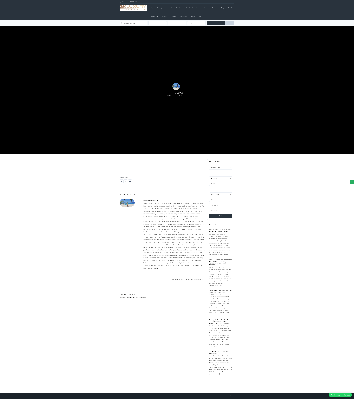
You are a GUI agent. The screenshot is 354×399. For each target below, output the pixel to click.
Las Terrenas (154, 16)
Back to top (230, 396)
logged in (131, 297)
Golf (200, 16)
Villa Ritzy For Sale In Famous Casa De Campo (186, 279)
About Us (169, 8)
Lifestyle (164, 16)
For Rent (214, 8)
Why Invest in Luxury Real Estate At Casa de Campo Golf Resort (220, 230)
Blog (222, 8)
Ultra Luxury (183, 16)
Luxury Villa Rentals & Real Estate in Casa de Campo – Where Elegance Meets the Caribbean (220, 321)
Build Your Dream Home (193, 8)
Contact (206, 8)
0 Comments (184, 95)
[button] (340, 395)
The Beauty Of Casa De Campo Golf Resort (219, 352)
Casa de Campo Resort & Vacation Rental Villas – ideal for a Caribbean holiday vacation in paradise (220, 262)
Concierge (179, 8)
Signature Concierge (157, 8)
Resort (230, 8)
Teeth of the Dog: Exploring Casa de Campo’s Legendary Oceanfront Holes (220, 292)
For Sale (173, 16)
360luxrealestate (173, 95)
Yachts (193, 16)
